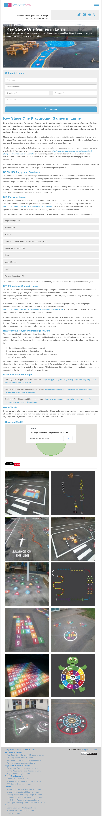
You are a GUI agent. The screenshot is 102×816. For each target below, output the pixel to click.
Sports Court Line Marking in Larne (21, 808)
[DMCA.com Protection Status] (89, 754)
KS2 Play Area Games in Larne (20, 758)
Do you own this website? (39, 438)
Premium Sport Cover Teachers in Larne (24, 781)
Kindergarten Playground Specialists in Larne (26, 802)
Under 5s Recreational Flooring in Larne (24, 792)
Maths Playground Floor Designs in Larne (24, 771)
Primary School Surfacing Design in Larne (24, 795)
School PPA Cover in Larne (18, 779)
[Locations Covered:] (4, 4)
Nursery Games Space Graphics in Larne (24, 789)
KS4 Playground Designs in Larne (21, 763)
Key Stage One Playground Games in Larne (25, 755)
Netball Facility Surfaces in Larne (20, 810)
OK (68, 438)
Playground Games (89, 750)
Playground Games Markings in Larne (23, 768)
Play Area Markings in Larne (18, 773)
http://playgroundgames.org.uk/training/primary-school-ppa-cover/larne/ (33, 309)
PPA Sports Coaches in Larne (19, 784)
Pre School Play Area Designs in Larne (23, 800)
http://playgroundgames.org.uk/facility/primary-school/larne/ (28, 206)
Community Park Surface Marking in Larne (24, 797)
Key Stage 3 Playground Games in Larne (24, 760)
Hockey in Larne (13, 813)
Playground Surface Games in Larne (20, 750)
